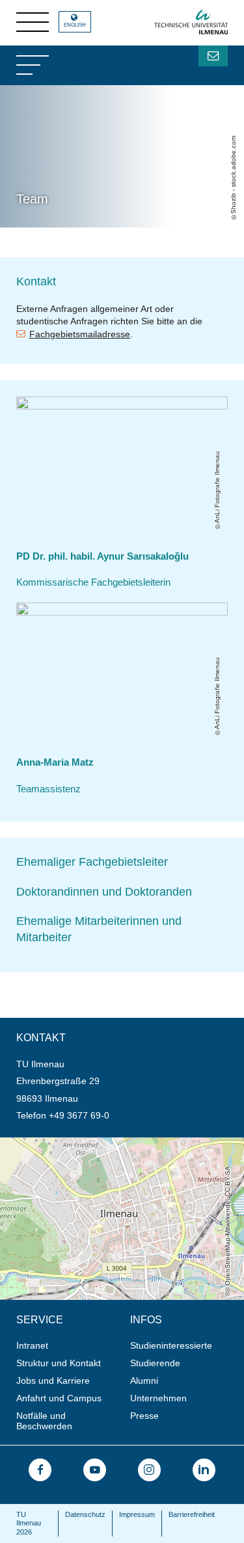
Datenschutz (85, 1514)
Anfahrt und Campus (59, 1398)
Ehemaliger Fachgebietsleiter (92, 861)
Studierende (155, 1363)
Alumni (144, 1380)
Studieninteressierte (171, 1345)
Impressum (137, 1514)
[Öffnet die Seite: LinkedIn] (204, 1470)
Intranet (32, 1345)
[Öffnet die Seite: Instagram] (149, 1470)
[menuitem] (69, 1345)
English (75, 25)
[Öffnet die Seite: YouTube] (94, 1470)
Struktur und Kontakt (58, 1363)
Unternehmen (158, 1398)
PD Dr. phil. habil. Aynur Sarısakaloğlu (102, 556)
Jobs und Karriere (53, 1380)
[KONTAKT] (213, 55)
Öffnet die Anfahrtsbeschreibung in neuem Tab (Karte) (111, 1142)
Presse (144, 1415)
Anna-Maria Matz (55, 762)
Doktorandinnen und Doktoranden (104, 891)
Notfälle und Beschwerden (44, 1421)
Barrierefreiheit (192, 1514)
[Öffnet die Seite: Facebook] (40, 1470)
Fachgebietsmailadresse (79, 334)
